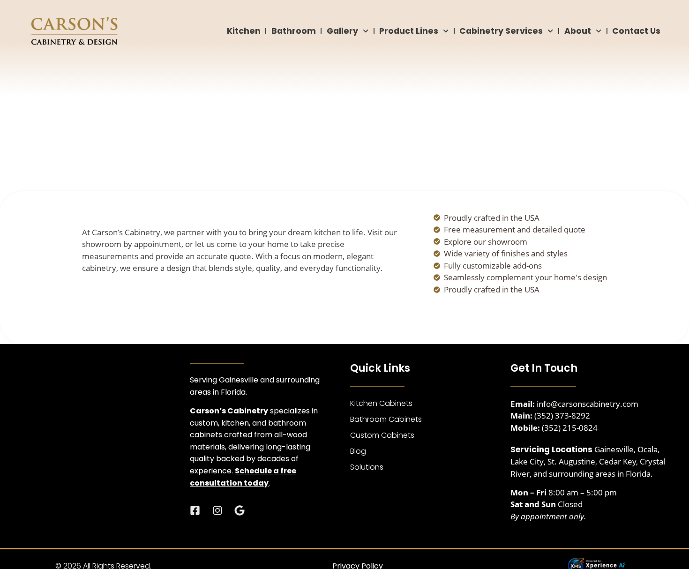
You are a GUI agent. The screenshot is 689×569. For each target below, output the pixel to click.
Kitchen (244, 31)
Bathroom (293, 31)
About (577, 31)
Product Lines (408, 31)
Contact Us (636, 31)
